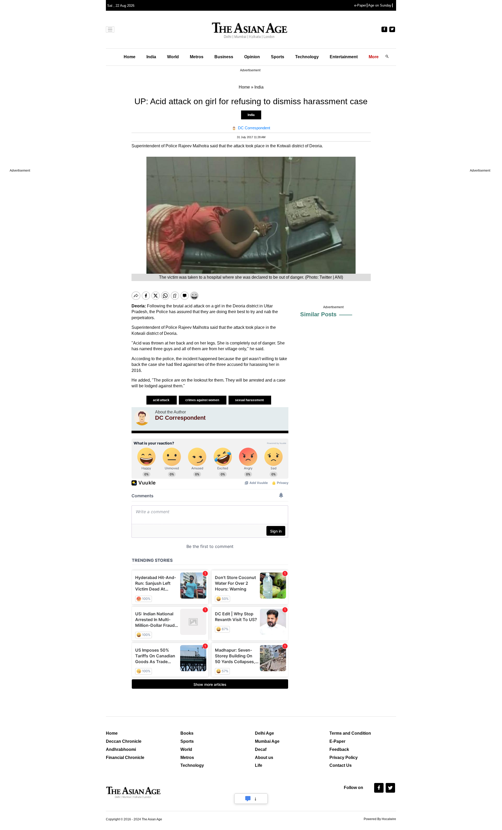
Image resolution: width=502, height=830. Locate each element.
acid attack (161, 400)
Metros (196, 57)
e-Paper (360, 5)
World (173, 57)
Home (129, 57)
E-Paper (337, 741)
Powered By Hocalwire (380, 819)
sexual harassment (250, 400)
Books (186, 733)
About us (264, 757)
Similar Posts (318, 314)
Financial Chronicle (125, 757)
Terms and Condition (350, 733)
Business (223, 57)
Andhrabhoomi (121, 749)
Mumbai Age (267, 741)
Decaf (260, 749)
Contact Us (340, 765)
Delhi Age (264, 733)
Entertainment (344, 57)
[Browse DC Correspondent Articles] (142, 417)
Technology (307, 57)
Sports (277, 57)
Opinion (252, 57)
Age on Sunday (379, 5)
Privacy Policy (343, 757)
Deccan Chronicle (123, 741)
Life (258, 765)
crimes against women (202, 400)
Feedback (339, 749)
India (151, 57)
